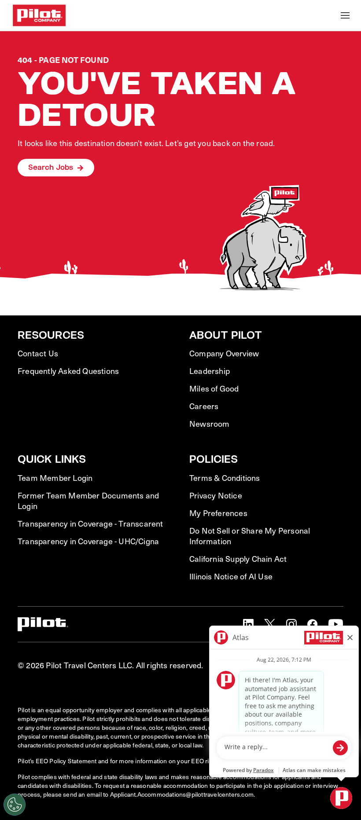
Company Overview (224, 353)
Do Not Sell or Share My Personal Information (249, 535)
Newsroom (209, 423)
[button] (248, 624)
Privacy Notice (215, 495)
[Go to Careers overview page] (39, 15)
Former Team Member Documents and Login (88, 500)
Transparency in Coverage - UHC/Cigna (88, 541)
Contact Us (38, 353)
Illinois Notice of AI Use (231, 576)
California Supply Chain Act (238, 558)
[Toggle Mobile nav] (345, 15)
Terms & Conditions (224, 477)
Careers (203, 406)
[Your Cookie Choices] (15, 805)
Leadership (209, 371)
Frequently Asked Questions (68, 371)
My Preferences (218, 513)
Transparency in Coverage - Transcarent (90, 523)
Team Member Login (55, 477)
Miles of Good (214, 388)
